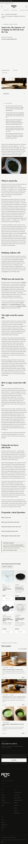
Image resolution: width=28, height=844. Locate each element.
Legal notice (16, 839)
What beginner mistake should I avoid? (10, 535)
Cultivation (16, 805)
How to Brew (6, 10)
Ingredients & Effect (18, 800)
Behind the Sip (17, 813)
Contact (3, 827)
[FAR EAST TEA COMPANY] (14, 6)
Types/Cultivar (6, 722)
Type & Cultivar (14, 10)
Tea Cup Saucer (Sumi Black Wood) (19, 588)
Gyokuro (23, 282)
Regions (15, 802)
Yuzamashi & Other (5, 802)
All (1, 792)
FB (5, 783)
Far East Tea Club (17, 792)
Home (2, 14)
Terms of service (22, 839)
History (15, 807)
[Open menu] (1, 7)
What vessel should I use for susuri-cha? (11, 526)
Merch (2, 805)
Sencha (6, 289)
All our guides (22, 648)
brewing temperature (16, 304)
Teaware (3, 795)
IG (1, 783)
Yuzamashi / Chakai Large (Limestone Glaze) (19, 619)
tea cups (5, 271)
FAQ (2, 830)
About (2, 819)
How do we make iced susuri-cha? (9, 531)
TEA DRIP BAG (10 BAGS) (7, 589)
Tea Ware (11, 667)
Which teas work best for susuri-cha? (10, 522)
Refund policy (10, 839)
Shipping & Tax (4, 824)
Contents (6, 93)
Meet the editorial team (10, 550)
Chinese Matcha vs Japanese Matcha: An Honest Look (13, 725)
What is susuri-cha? (6, 517)
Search (2, 822)
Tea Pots (3, 797)
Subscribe (14, 760)
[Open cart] (26, 7)
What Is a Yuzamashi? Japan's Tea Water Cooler (12, 669)
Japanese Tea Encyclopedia (11, 14)
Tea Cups (3, 800)
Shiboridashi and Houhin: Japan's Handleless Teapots (13, 697)
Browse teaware (7, 566)
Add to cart (20, 598)
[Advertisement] (14, 55)
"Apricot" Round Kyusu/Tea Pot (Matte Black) (8, 619)
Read (24, 677)
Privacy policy (4, 839)
